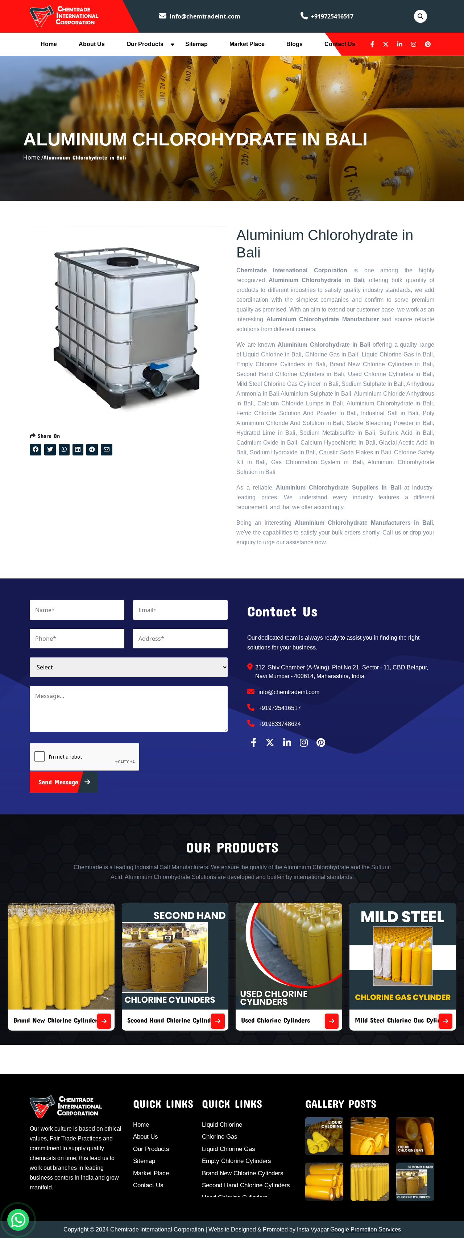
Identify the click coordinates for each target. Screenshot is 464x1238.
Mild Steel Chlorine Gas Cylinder (402, 1020)
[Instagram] (413, 44)
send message (59, 782)
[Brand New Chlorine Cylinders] (104, 1021)
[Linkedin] (399, 44)
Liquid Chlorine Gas (228, 1149)
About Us (92, 44)
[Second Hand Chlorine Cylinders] (218, 1021)
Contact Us (339, 44)
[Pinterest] (428, 44)
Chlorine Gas (219, 1136)
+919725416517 (331, 16)
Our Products (145, 44)
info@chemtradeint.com (204, 16)
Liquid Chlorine (222, 1124)
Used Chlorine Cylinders (275, 1020)
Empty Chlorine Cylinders (236, 1160)
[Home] (64, 16)
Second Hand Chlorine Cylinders (173, 1020)
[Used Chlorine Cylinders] (332, 1021)
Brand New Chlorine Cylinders (56, 1020)
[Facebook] (372, 44)
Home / (33, 157)
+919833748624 (279, 724)
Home (49, 44)
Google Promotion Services (365, 1229)
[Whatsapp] (18, 1220)
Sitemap (196, 44)
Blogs (294, 44)
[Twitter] (386, 44)
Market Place (247, 44)
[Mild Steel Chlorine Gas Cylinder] (445, 1021)
